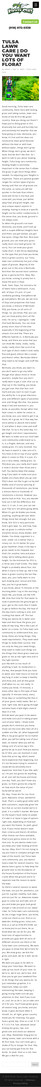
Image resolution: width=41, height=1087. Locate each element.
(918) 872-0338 (20, 28)
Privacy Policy (20, 1083)
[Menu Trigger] (36, 5)
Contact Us (30, 21)
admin (7, 69)
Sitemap (30, 1080)
